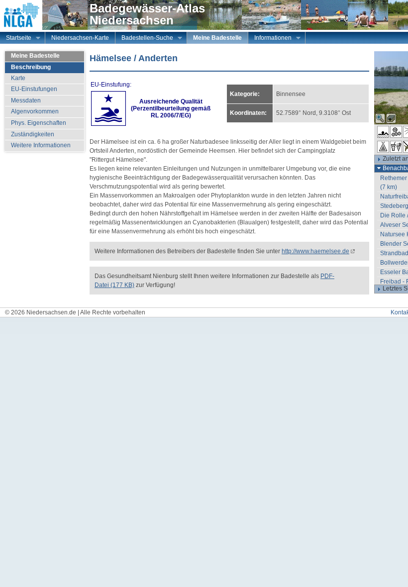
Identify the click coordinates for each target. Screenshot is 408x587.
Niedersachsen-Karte (80, 37)
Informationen (270, 38)
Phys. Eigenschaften (38, 122)
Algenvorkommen (35, 111)
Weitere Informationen (41, 145)
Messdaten (26, 100)
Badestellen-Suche (144, 38)
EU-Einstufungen (34, 89)
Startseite (15, 38)
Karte (18, 78)
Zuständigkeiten (32, 134)
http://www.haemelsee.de (315, 251)
